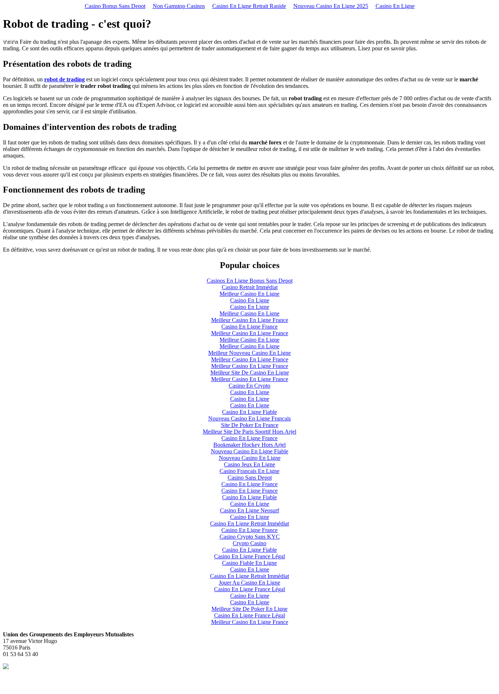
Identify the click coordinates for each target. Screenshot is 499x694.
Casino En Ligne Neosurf (249, 510)
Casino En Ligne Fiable (249, 412)
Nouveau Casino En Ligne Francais (249, 418)
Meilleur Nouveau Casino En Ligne (249, 353)
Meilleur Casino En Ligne (249, 294)
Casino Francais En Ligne (249, 471)
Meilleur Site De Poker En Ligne (249, 609)
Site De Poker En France (249, 425)
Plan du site (16, 685)
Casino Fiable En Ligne (249, 563)
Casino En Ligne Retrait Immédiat (249, 523)
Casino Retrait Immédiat (250, 287)
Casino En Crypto (249, 386)
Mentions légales (22, 678)
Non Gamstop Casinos (179, 6)
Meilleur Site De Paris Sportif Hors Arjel (249, 432)
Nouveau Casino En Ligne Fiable (249, 451)
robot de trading (64, 79)
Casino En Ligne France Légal (249, 556)
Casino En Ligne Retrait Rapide (249, 6)
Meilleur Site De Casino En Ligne (249, 372)
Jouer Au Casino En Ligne (249, 582)
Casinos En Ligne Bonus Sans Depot (250, 281)
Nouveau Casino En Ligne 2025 (330, 6)
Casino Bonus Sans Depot (115, 6)
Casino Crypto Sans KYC (250, 537)
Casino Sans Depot (250, 477)
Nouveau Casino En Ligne (250, 458)
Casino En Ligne (395, 6)
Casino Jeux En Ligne (249, 464)
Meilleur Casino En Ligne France (249, 320)
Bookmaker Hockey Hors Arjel (249, 445)
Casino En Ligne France (249, 326)
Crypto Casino (249, 543)
